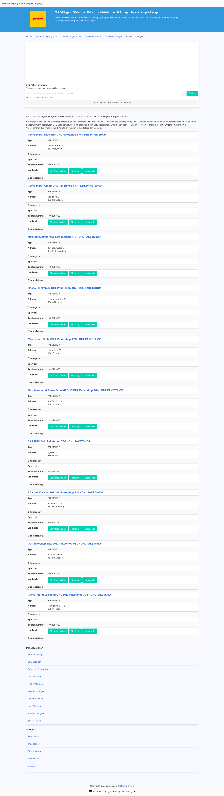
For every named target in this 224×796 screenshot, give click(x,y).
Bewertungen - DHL (72, 36)
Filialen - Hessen (94, 36)
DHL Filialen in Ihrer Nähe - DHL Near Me (112, 102)
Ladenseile (90, 171)
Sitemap (123, 786)
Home (29, 36)
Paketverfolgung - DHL (47, 36)
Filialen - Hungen (114, 36)
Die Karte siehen (58, 171)
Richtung (75, 171)
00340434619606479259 (40, 97)
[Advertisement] (112, 62)
